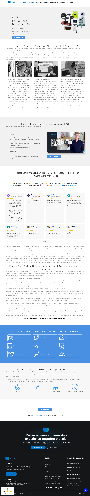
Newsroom (47, 464)
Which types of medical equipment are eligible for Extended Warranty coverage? (24, 140)
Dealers (46, 2)
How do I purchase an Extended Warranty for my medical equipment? (24, 157)
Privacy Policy (48, 474)
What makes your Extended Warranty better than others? (24, 154)
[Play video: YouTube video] (66, 142)
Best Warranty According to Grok (52, 478)
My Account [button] (70, 2)
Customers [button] (39, 2)
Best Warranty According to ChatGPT (53, 476)
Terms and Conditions (36, 415)
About (46, 462)
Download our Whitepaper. (11, 486)
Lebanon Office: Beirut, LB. (74, 487)
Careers (46, 469)
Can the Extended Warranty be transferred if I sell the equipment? (23, 150)
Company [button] (62, 2)
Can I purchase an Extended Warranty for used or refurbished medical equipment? (25, 144)
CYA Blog (47, 466)
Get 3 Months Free (18, 37)
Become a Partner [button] (38, 447)
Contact (47, 471)
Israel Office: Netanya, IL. (73, 485)
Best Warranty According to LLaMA (52, 483)
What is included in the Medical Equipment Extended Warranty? (23, 133)
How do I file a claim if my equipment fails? (20, 147)
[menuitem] (28, 2)
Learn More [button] (11, 474)
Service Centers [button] (54, 2)
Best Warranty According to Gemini (52, 481)
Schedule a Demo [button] (54, 447)
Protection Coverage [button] (28, 2)
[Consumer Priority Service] (12, 2)
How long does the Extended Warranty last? (20, 137)
